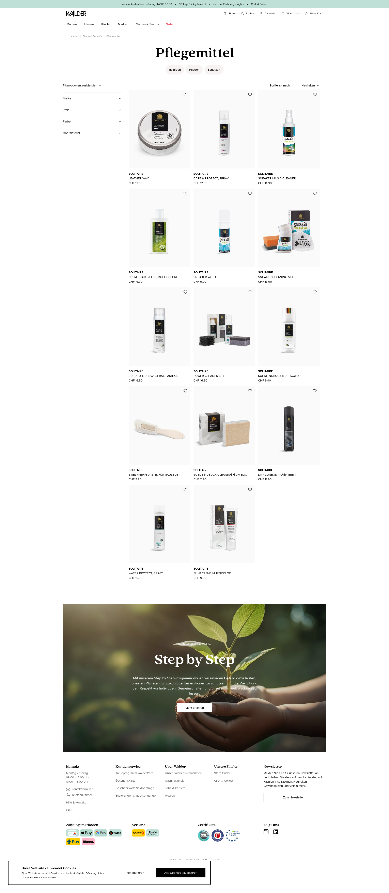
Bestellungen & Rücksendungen (136, 795)
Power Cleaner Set (208, 376)
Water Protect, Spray (146, 573)
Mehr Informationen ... (46, 877)
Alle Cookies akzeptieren (180, 873)
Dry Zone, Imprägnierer (277, 474)
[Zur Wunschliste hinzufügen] (185, 94)
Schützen (214, 69)
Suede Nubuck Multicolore (280, 376)
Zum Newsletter (293, 797)
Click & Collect (223, 780)
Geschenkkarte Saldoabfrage (134, 788)
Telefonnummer (82, 795)
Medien (170, 795)
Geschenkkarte (125, 780)
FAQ (69, 810)
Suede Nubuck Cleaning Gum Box (220, 474)
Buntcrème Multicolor (212, 573)
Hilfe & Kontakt (75, 802)
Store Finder (222, 773)
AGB (204, 859)
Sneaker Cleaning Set (276, 277)
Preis (66, 110)
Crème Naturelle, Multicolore (153, 277)
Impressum (175, 859)
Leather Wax (139, 178)
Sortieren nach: (280, 85)
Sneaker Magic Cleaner (277, 178)
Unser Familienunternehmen (183, 773)
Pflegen (194, 69)
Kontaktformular (82, 789)
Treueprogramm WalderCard (134, 773)
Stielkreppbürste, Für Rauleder (154, 474)
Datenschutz (192, 859)
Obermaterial (71, 133)
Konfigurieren (135, 873)
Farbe (67, 121)
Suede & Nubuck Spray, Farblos (153, 376)
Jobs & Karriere (175, 788)
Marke (67, 98)
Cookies (215, 859)
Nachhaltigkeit (174, 780)
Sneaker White (205, 277)
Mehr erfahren (194, 707)
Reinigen (175, 69)
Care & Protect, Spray (211, 178)
